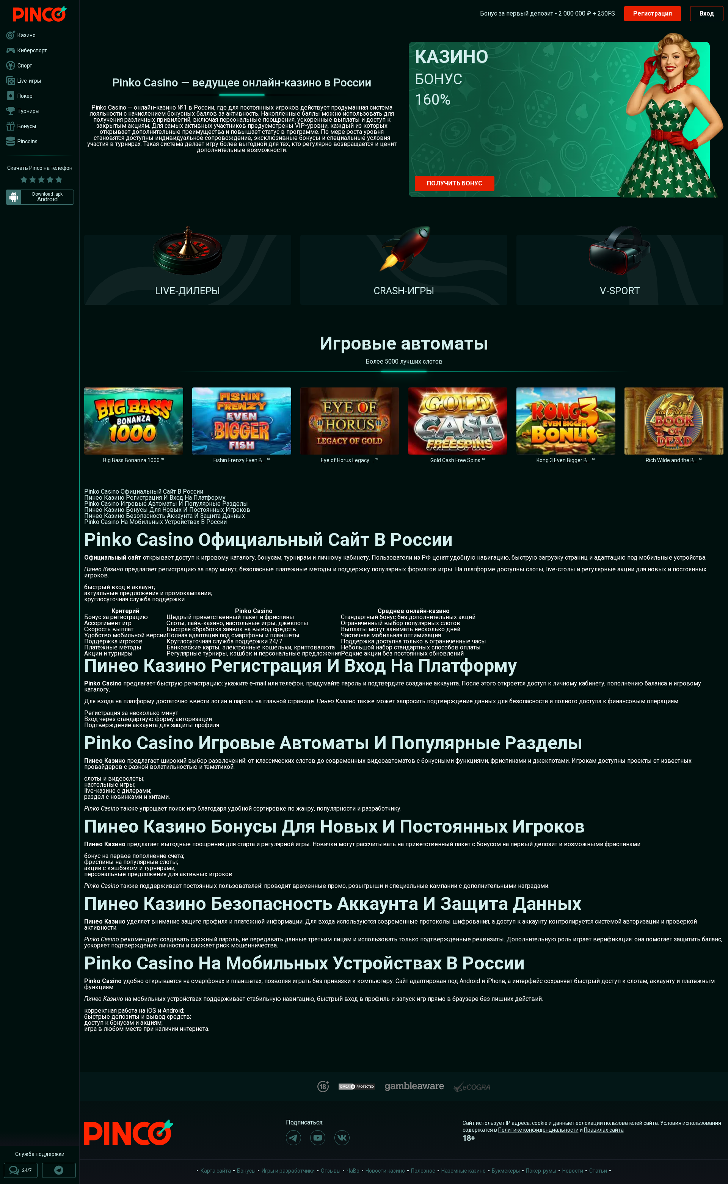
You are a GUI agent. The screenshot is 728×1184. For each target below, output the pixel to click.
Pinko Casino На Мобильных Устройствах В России (155, 521)
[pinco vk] (342, 1137)
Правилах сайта (604, 1130)
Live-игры (29, 81)
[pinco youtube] (317, 1137)
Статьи (598, 1171)
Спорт (24, 66)
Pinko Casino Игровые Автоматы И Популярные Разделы (166, 503)
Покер (25, 96)
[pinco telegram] (293, 1137)
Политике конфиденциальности (538, 1130)
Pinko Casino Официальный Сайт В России (143, 491)
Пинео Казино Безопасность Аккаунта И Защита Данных (164, 515)
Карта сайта (216, 1171)
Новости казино (385, 1171)
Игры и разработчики (288, 1171)
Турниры (28, 111)
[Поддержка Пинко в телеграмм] (59, 1170)
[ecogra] (471, 1083)
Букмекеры (506, 1171)
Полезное (423, 1171)
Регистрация (652, 13)
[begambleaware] (414, 1084)
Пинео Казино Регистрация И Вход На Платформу (155, 497)
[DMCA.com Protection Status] (357, 1085)
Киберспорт (32, 50)
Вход (707, 13)
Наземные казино (463, 1171)
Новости (572, 1171)
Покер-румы (541, 1171)
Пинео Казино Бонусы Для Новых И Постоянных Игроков (167, 509)
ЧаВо (353, 1171)
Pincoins (27, 141)
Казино (26, 35)
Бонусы (26, 126)
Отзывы (330, 1171)
